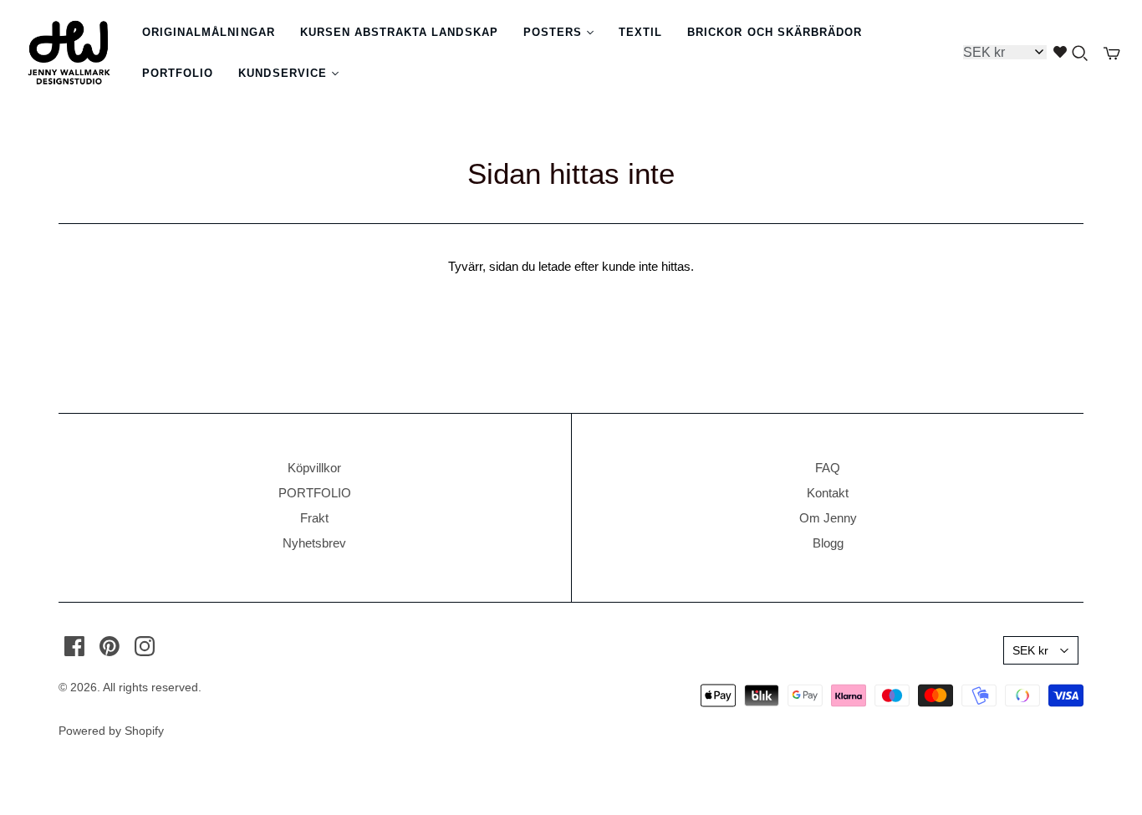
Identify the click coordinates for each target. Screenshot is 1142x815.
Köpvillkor (314, 468)
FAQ (827, 468)
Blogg (828, 543)
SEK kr (1030, 650)
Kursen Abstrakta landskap (399, 32)
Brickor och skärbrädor (774, 32)
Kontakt (828, 493)
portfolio (177, 73)
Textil (640, 32)
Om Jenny (828, 518)
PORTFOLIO (314, 493)
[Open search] (1080, 53)
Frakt (314, 518)
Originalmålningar (208, 32)
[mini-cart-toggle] (1112, 53)
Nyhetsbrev (314, 543)
